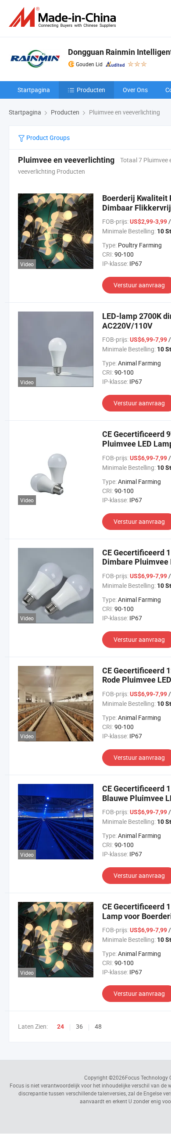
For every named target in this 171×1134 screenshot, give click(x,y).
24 (60, 1026)
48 (98, 1026)
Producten (91, 90)
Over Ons (135, 90)
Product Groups (47, 137)
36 (79, 1026)
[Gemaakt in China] (64, 17)
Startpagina (34, 90)
